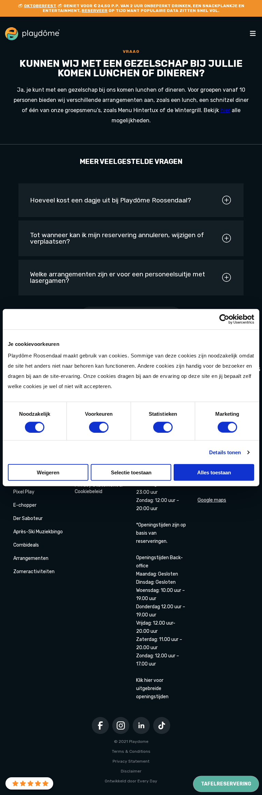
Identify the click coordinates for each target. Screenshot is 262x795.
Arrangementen (30, 558)
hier (225, 110)
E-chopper (25, 505)
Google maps (212, 500)
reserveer (94, 10)
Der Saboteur (28, 518)
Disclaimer (131, 771)
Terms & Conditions (131, 751)
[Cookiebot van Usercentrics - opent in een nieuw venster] (224, 319)
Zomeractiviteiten (34, 572)
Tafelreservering (226, 784)
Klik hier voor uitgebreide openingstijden (152, 688)
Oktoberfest (40, 5)
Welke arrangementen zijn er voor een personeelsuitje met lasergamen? (117, 277)
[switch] (98, 427)
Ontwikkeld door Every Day (131, 781)
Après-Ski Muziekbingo (38, 532)
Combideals (26, 545)
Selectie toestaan (131, 472)
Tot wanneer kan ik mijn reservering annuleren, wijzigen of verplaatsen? (117, 238)
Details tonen (225, 452)
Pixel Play (23, 492)
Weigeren (48, 472)
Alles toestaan (214, 472)
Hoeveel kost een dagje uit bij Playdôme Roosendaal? (110, 200)
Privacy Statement (131, 761)
